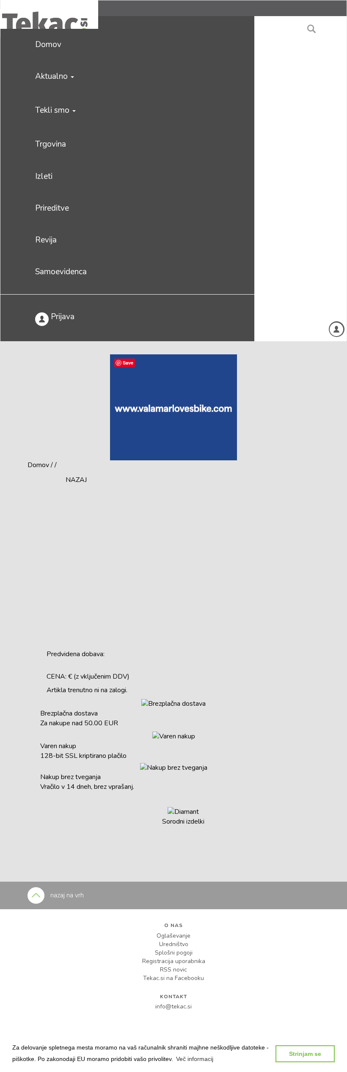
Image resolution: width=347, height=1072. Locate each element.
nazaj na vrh (66, 895)
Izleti (43, 176)
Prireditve (52, 208)
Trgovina (50, 144)
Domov (48, 44)
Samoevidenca (61, 271)
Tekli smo (53, 110)
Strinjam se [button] (305, 1053)
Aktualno (52, 76)
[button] (195, 1059)
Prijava (61, 316)
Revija (46, 239)
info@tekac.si (173, 1006)
